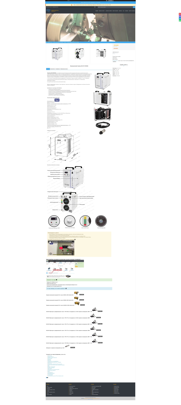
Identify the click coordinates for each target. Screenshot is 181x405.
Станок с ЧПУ (71, 392)
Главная (96, 10)
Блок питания (71, 393)
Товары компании (49, 387)
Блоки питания (50, 358)
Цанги (93, 393)
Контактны (48, 388)
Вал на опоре (94, 387)
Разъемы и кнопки (116, 393)
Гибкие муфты (50, 368)
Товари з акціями (132, 10)
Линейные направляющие (51, 366)
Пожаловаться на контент (87, 398)
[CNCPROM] (48, 11)
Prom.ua (95, 397)
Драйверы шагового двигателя (52, 357)
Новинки (126, 10)
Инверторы (49, 360)
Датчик (70, 394)
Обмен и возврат (115, 10)
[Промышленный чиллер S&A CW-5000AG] (116, 81)
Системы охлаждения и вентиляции (58, 42)
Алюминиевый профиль (51, 373)
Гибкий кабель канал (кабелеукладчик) (53, 369)
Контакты (120, 10)
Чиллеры (65, 42)
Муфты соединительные (95, 392)
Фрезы (49, 371)
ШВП (48, 365)
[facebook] (46, 377)
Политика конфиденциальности (95, 398)
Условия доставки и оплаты (51, 389)
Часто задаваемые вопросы (51, 392)
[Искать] (134, 7)
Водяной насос (116, 388)
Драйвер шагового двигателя (74, 388)
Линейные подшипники (51, 367)
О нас (123, 10)
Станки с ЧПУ (50, 363)
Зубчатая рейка (116, 389)
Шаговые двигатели (51, 356)
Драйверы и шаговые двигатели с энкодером (54, 362)
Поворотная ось (116, 392)
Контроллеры (50, 355)
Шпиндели (49, 359)
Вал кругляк (93, 388)
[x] (47, 377)
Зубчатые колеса (116, 386)
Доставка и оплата (109, 10)
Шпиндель (71, 389)
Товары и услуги (101, 10)
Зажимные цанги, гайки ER (51, 370)
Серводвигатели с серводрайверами (53, 361)
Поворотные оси (50, 372)
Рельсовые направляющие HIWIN (96, 386)
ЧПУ (47, 386)
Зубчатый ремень (116, 387)
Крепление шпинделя (95, 394)
